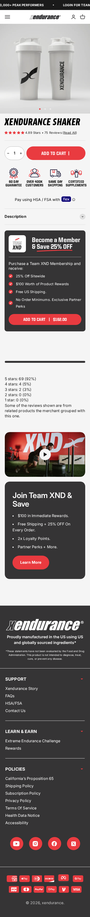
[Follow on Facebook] (54, 843)
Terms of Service (21, 808)
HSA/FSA (13, 703)
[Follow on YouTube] (16, 843)
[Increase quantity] (21, 153)
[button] (15, 133)
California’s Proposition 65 (29, 778)
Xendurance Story (21, 688)
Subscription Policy (23, 793)
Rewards (13, 748)
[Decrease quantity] (8, 153)
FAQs (10, 695)
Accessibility (16, 822)
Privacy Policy (18, 800)
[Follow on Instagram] (35, 843)
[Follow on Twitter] (73, 843)
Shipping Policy (19, 785)
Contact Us (15, 710)
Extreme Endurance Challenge (32, 740)
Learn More (31, 562)
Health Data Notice (22, 815)
